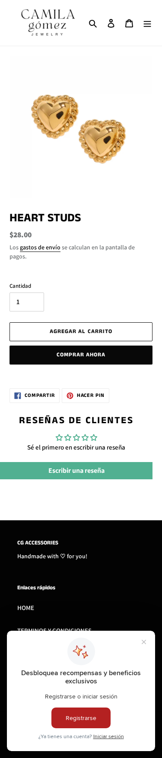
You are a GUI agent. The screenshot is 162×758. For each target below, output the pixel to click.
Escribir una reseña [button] (76, 470)
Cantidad (20, 285)
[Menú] (147, 23)
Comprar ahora (81, 355)
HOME (25, 608)
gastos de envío (40, 247)
